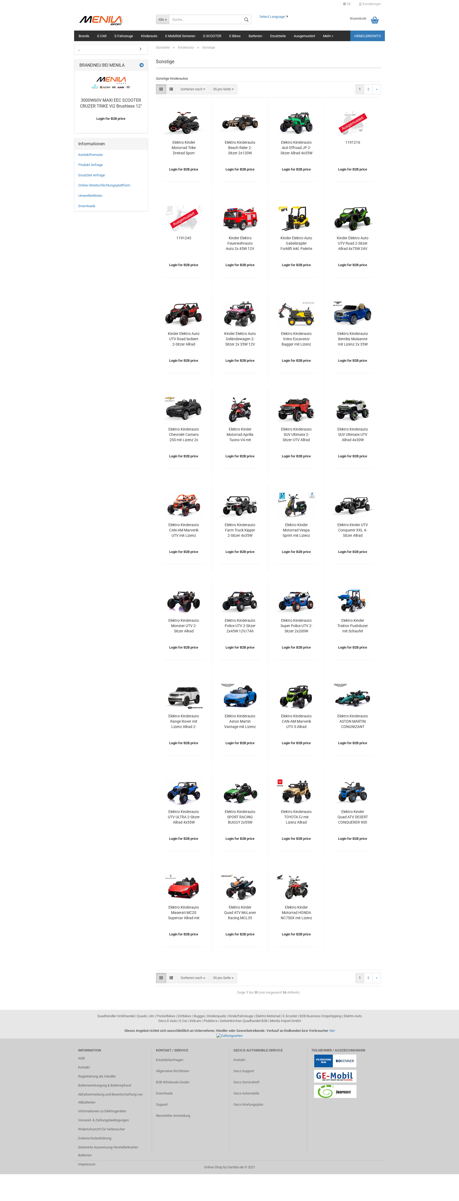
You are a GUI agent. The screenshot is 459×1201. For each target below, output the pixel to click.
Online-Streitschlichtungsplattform (104, 185)
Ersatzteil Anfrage (91, 175)
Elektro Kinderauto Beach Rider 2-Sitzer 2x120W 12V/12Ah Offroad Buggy (240, 148)
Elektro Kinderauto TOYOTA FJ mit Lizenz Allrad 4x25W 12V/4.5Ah (296, 817)
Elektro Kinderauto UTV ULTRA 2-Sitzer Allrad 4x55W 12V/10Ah (184, 817)
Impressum (86, 1164)
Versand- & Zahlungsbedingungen (103, 1120)
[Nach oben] (444, 1193)
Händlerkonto (367, 36)
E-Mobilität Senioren (180, 36)
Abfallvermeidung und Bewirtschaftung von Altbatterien (110, 1098)
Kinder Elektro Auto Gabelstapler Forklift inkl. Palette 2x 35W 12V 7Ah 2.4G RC (296, 244)
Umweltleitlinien (90, 196)
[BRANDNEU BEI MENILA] (141, 65)
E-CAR (102, 36)
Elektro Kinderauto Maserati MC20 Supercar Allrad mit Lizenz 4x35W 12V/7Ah (183, 913)
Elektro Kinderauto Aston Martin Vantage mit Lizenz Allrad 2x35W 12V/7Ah (240, 722)
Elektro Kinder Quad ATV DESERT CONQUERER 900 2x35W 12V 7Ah (353, 817)
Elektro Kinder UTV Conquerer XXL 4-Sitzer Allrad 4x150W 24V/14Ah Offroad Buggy (352, 530)
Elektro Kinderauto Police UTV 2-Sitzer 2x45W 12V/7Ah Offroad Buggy (240, 626)
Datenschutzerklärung (94, 1138)
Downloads (86, 206)
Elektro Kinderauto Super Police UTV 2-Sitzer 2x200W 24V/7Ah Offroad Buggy (296, 626)
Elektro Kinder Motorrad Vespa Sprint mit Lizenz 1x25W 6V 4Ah (296, 530)
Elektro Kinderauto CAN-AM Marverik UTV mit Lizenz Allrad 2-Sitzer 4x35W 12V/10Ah (183, 530)
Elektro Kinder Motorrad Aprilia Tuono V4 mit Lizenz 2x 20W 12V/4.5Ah (240, 435)
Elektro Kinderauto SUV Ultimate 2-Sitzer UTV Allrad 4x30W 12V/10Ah (296, 435)
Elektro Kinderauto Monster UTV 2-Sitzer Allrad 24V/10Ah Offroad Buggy (183, 626)
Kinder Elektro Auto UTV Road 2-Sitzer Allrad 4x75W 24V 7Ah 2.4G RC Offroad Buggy (352, 244)
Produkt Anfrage (90, 165)
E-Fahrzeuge (123, 36)
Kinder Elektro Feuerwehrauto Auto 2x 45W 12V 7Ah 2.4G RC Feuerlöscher (240, 244)
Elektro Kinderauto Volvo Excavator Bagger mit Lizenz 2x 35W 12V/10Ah (296, 339)
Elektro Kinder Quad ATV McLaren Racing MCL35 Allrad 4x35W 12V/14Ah (240, 913)
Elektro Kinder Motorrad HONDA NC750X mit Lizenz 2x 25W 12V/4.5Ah (296, 913)
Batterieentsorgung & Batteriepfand (104, 1085)
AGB (81, 1058)
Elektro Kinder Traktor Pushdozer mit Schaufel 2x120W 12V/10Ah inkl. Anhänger (352, 626)
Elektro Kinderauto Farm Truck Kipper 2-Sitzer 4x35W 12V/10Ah (240, 530)
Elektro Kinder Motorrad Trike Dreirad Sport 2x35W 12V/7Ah (183, 148)
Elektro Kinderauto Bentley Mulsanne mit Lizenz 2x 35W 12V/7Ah (352, 339)
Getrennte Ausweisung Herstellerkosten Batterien (108, 1151)
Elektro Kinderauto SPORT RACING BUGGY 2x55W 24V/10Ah (240, 817)
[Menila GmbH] (113, 20)
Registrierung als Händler (97, 1076)
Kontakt (84, 1067)
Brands (84, 36)
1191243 (183, 238)
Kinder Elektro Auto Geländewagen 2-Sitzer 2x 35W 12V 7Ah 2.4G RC (240, 339)
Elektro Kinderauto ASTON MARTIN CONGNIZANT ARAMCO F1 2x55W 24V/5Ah (352, 722)
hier (332, 1031)
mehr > (328, 36)
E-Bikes (235, 36)
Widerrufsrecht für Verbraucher (101, 1129)
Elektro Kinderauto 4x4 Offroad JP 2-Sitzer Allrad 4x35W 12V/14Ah (296, 148)
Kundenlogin (371, 4)
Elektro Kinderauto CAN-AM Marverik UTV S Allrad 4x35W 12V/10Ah (296, 722)
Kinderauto (149, 36)
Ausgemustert (304, 36)
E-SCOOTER (212, 36)
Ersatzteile (278, 36)
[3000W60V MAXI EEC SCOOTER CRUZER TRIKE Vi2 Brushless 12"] (111, 83)
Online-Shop (213, 1167)
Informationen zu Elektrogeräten (102, 1111)
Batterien (255, 36)
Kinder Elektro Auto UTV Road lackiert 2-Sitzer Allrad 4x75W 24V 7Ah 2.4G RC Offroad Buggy (183, 339)
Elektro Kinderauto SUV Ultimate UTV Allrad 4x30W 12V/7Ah (352, 435)
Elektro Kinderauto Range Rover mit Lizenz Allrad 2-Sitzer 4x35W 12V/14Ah (183, 722)
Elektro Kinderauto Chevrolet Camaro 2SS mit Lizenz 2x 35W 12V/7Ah (183, 435)
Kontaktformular (90, 155)
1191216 (352, 142)
